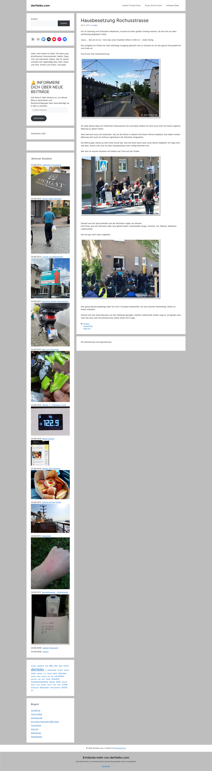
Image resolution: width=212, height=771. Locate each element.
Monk (43, 679)
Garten (55, 673)
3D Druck (33, 666)
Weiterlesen (106, 766)
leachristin (34, 679)
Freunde (49, 673)
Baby (51, 666)
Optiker (48, 679)
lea (52, 676)
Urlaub (65, 684)
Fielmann (40, 673)
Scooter (64, 682)
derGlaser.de (36, 718)
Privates (86, 324)
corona (66, 666)
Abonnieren (39, 118)
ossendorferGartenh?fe (39, 682)
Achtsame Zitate (172, 5)
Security (33, 684)
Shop (38, 684)
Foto (45, 673)
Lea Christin (59, 676)
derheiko (37, 669)
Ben (56, 666)
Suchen (34, 19)
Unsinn (45, 652)
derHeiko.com (40, 5)
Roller (58, 682)
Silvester (43, 684)
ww (32, 690)
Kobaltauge (36, 733)
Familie (33, 673)
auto (46, 666)
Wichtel (64, 687)
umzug (59, 684)
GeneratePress (120, 748)
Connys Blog (36, 714)
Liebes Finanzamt (50, 648)
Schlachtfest (88, 326)
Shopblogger (36, 737)
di (45, 670)
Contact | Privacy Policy (131, 5)
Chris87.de (35, 710)
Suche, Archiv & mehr (153, 5)
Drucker (60, 670)
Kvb (49, 676)
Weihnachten (44, 687)
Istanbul (33, 676)
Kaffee (39, 676)
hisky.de (34, 729)
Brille (60, 666)
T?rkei (54, 684)
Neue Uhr (86, 328)
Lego (39, 679)
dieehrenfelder (51, 670)
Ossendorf (55, 679)
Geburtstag (62, 673)
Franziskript (36, 725)
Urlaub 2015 (35, 687)
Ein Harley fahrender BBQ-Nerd (45, 722)
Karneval (44, 676)
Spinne (49, 684)
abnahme (40, 666)
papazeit (52, 682)
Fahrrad (66, 670)
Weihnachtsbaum (55, 687)
